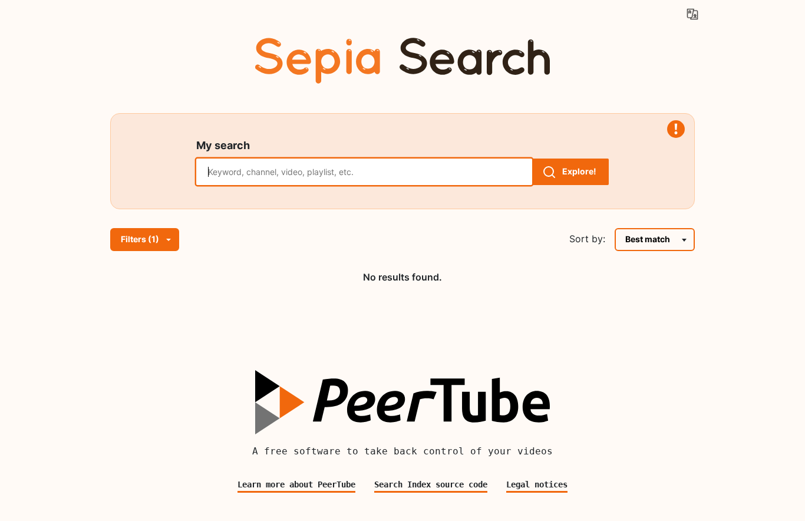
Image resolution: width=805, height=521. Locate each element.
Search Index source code (430, 484)
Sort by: (587, 239)
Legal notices (537, 484)
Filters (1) (140, 239)
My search (223, 145)
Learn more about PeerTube (296, 484)
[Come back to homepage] (402, 58)
